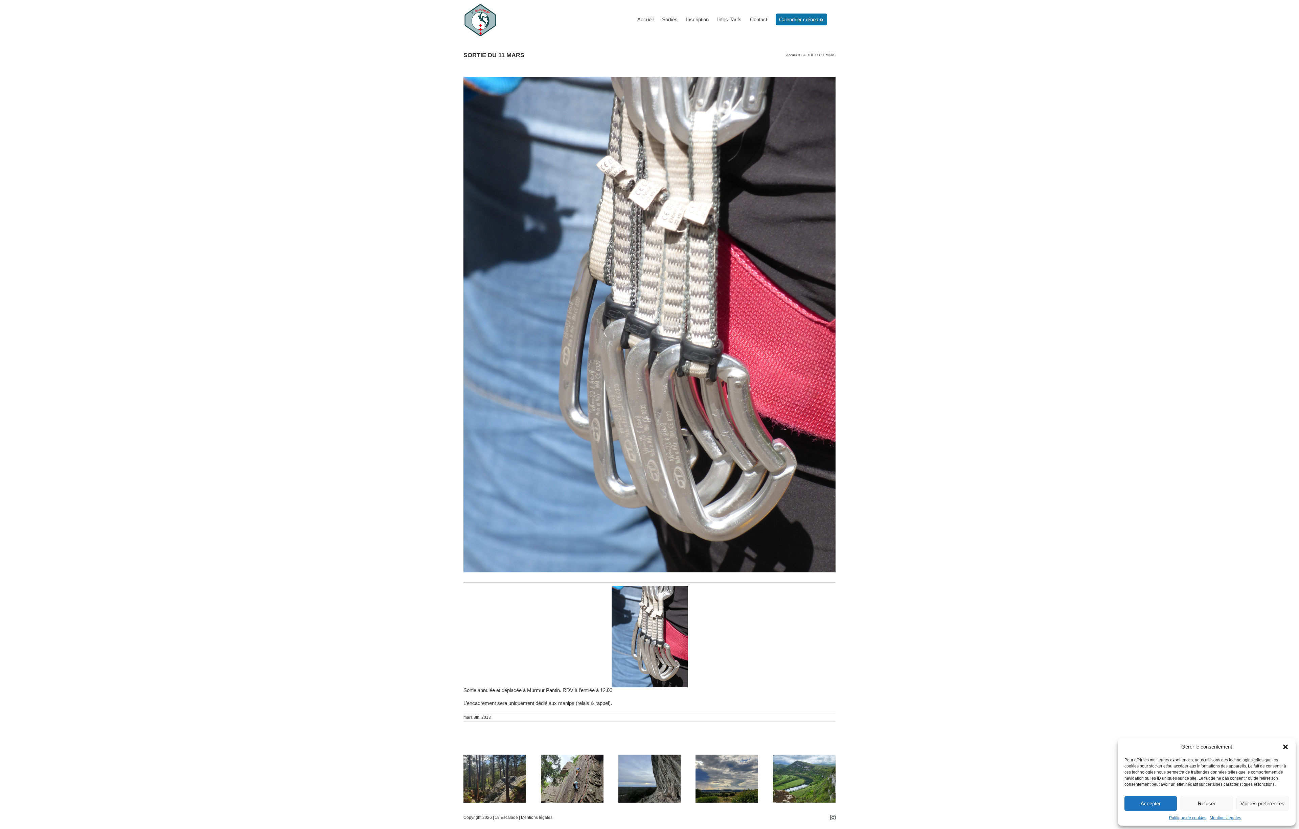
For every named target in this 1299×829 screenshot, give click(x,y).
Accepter (1151, 803)
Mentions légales (1225, 817)
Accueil (791, 55)
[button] (1285, 746)
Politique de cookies (1187, 817)
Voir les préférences (1262, 803)
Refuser (1206, 803)
